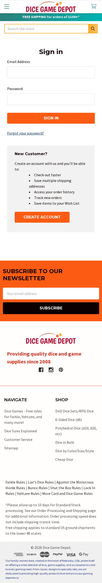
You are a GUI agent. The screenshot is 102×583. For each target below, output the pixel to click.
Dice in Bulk (64, 442)
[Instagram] (51, 370)
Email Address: (19, 61)
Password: (15, 88)
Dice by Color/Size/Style (74, 450)
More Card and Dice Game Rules (67, 493)
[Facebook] (41, 370)
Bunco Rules (38, 487)
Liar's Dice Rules (41, 482)
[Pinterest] (61, 370)
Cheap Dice (64, 459)
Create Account (42, 217)
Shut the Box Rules (65, 487)
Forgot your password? (25, 133)
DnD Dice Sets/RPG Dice (74, 411)
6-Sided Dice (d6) (68, 419)
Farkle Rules (15, 482)
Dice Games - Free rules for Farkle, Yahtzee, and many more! (23, 417)
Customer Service (18, 439)
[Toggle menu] (6, 6)
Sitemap (11, 448)
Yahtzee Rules (28, 493)
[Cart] (95, 6)
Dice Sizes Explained (20, 431)
